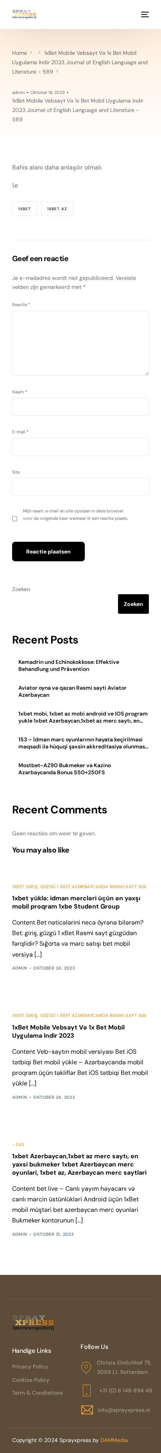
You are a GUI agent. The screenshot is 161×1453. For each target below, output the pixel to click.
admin (18, 92)
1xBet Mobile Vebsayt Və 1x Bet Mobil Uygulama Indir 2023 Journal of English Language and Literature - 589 (77, 110)
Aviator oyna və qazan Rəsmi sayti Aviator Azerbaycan (72, 691)
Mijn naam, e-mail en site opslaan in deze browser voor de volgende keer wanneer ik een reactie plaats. (75, 514)
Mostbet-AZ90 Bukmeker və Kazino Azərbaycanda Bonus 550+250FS (64, 769)
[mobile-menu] (144, 14)
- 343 (18, 1145)
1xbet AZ (57, 208)
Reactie (21, 304)
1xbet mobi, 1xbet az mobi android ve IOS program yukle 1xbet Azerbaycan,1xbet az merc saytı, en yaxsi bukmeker (83, 717)
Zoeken (21, 589)
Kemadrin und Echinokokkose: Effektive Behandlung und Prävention (68, 665)
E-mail (20, 431)
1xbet (24, 208)
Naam (19, 392)
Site (16, 472)
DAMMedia (114, 1440)
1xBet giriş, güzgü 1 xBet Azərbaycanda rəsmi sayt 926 (79, 887)
